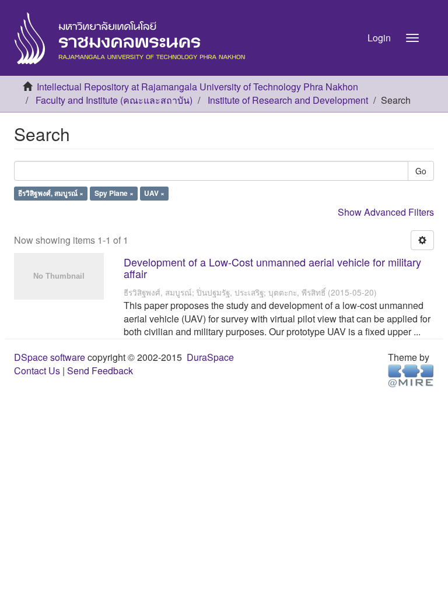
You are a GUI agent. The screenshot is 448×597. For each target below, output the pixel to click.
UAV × (154, 193)
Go (420, 171)
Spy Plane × (114, 193)
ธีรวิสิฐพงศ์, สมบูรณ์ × (50, 193)
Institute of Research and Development (288, 100)
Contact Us (37, 370)
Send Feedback (100, 370)
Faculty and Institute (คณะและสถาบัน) (114, 100)
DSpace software (49, 357)
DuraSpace (210, 357)
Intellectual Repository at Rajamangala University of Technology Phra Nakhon (197, 86)
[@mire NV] (411, 375)
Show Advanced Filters (386, 212)
